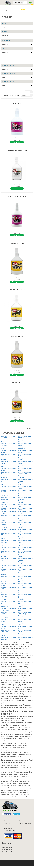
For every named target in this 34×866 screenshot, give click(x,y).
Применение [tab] (6, 40)
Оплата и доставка (9, 830)
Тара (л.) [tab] (5, 48)
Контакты (7, 823)
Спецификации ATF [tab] (8, 81)
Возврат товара (8, 828)
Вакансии (22, 821)
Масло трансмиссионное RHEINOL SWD (25, 516)
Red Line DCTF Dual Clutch (17, 196)
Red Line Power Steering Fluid (17, 150)
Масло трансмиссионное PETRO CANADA (25, 473)
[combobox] (20, 2)
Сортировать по (14, 95)
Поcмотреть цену (17, 142)
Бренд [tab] (4, 23)
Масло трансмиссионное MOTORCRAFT (25, 448)
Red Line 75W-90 (17, 336)
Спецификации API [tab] (8, 65)
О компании (7, 821)
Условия (6, 825)
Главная (4, 8)
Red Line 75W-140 (17, 383)
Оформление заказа (25, 823)
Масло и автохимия (16, 8)
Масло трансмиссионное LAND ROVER (8, 609)
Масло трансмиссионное (9, 10)
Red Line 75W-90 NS (17, 243)
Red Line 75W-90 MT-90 (17, 290)
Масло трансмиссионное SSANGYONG (25, 548)
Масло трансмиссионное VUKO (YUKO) (25, 613)
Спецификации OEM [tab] (8, 73)
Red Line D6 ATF (17, 103)
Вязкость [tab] (4, 31)
